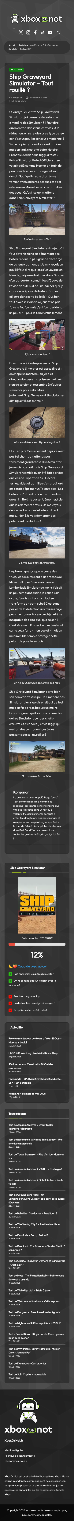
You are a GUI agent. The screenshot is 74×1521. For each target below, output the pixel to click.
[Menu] (15, 29)
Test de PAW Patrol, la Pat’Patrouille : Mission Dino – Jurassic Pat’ (34, 1350)
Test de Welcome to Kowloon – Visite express (34, 1301)
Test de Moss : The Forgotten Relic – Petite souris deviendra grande (36, 1277)
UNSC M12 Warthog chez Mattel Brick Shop (33, 1053)
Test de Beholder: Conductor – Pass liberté (33, 1213)
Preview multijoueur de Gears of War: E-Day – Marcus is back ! (35, 1040)
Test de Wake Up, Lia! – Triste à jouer (30, 1290)
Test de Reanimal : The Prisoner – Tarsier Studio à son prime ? (37, 1248)
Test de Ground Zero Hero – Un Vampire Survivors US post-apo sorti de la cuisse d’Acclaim (37, 1198)
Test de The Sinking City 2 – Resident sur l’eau (34, 1224)
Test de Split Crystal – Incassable (27, 1374)
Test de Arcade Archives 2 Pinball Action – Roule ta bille (36, 1181)
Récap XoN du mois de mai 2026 (27, 1093)
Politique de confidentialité (20, 1455)
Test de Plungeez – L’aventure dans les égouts (34, 1312)
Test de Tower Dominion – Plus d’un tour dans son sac (36, 1156)
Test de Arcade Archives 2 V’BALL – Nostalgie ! (35, 1169)
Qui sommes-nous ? (16, 1461)
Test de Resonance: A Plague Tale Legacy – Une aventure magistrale (35, 1141)
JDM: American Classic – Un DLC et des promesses (31, 1066)
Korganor (21, 792)
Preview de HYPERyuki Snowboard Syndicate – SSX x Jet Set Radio (35, 1080)
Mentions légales (14, 1450)
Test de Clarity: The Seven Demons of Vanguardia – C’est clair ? (37, 1262)
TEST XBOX (16, 69)
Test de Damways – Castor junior (27, 1363)
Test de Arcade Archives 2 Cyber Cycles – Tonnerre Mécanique (32, 1126)
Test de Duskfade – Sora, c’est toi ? (28, 1235)
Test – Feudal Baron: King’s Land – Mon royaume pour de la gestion (36, 1335)
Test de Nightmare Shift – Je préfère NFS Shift (35, 1323)
